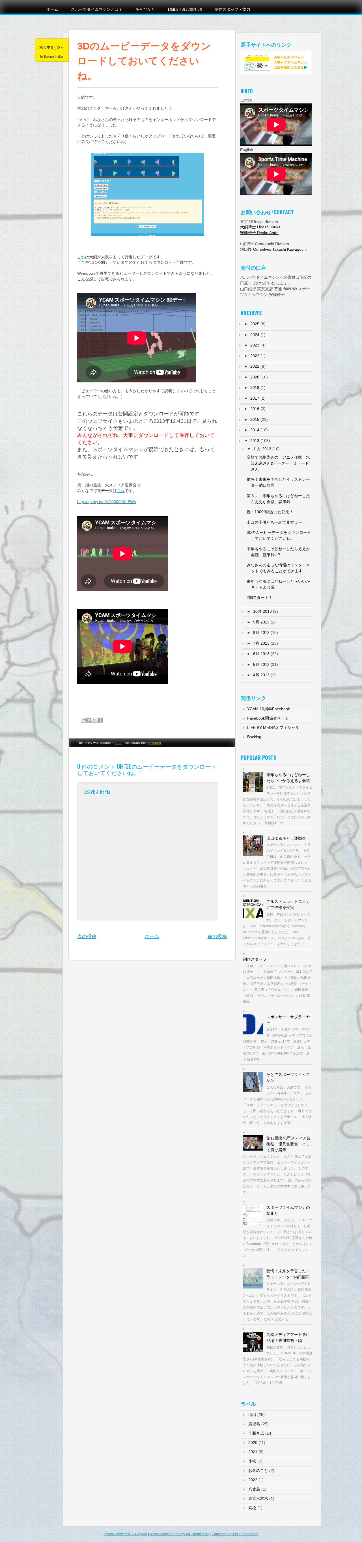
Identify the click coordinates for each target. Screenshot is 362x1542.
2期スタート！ (260, 597)
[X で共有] (94, 720)
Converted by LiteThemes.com (235, 1534)
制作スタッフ (255, 959)
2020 (254, 377)
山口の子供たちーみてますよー (274, 522)
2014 (254, 430)
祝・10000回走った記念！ (270, 512)
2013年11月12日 (51, 47)
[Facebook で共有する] (100, 720)
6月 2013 (261, 653)
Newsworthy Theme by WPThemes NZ (179, 1534)
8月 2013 (261, 632)
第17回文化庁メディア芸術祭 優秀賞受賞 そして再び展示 (288, 1144)
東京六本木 (258, 1498)
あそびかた (145, 9)
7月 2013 (261, 643)
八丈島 (254, 1489)
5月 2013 (261, 664)
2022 (254, 356)
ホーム (52, 9)
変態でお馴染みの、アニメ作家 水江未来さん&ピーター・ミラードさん (278, 463)
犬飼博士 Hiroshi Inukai (260, 227)
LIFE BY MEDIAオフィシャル (273, 727)
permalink (154, 742)
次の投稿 (86, 936)
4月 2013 (261, 675)
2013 (254, 440)
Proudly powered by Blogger (125, 1534)
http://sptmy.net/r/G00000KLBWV (106, 501)
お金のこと (258, 1470)
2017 (254, 398)
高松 (252, 1508)
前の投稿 (217, 936)
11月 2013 (262, 449)
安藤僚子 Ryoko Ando (259, 232)
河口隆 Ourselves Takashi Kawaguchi (273, 249)
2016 (254, 408)
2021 (254, 366)
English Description (185, 9)
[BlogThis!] (89, 720)
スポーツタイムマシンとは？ (96, 9)
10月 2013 (262, 611)
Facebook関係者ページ (268, 718)
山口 (118, 742)
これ (81, 257)
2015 (254, 419)
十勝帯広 (256, 1433)
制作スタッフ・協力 (232, 9)
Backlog (254, 737)
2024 (254, 334)
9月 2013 (261, 622)
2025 (254, 324)
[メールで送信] (84, 720)
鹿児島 (254, 1424)
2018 (254, 387)
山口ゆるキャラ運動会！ (288, 838)
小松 (252, 1461)
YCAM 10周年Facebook (268, 709)
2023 (254, 345)
